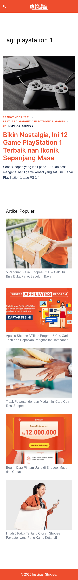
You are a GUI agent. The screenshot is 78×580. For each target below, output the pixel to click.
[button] (4, 6)
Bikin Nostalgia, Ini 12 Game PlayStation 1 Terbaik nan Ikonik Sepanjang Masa (35, 146)
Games (60, 121)
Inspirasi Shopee (20, 125)
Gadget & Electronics (36, 121)
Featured (10, 121)
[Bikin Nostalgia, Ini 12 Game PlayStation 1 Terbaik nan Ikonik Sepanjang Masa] (39, 83)
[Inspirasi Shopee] (39, 6)
